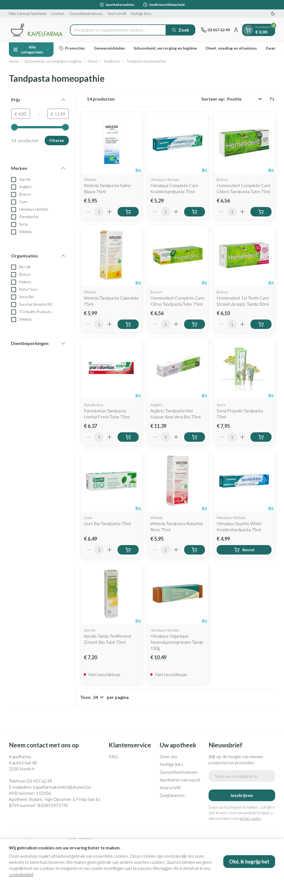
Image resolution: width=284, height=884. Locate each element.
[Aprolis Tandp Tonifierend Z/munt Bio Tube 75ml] (111, 593)
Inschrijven (242, 795)
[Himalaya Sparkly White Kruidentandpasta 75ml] (244, 481)
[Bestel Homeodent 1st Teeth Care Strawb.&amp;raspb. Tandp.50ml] (261, 324)
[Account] (236, 30)
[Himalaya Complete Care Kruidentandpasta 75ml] (178, 142)
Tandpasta (111, 61)
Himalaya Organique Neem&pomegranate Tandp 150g (176, 642)
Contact (58, 13)
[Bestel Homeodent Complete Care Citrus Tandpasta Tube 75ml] (194, 324)
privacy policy (250, 818)
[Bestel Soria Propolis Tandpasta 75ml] (261, 437)
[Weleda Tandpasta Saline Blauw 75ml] (111, 142)
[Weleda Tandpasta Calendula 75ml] (111, 255)
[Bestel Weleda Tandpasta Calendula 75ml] (128, 324)
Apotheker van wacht (180, 779)
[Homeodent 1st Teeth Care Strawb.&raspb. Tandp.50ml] (244, 255)
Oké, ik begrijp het (249, 862)
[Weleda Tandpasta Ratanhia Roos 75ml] (178, 481)
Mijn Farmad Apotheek (28, 13)
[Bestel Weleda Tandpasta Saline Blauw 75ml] (128, 211)
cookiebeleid (21, 874)
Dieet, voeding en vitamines (231, 48)
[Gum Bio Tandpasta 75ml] (111, 481)
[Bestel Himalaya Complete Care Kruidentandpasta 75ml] (194, 211)
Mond (92, 61)
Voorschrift (116, 13)
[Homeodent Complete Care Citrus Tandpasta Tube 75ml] (178, 255)
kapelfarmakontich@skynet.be (62, 787)
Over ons (168, 756)
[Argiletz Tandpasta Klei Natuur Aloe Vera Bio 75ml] (178, 368)
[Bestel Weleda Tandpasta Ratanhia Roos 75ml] (194, 550)
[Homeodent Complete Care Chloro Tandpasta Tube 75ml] (244, 142)
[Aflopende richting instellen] (271, 99)
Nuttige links (141, 13)
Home (14, 61)
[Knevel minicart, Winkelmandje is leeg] (248, 30)
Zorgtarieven (172, 795)
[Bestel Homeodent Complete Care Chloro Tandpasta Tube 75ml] (261, 211)
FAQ (113, 756)
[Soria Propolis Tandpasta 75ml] (244, 368)
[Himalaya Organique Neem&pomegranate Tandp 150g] (178, 593)
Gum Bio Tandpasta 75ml (107, 523)
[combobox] (118, 29)
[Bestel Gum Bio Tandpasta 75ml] (128, 550)
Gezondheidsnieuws (86, 13)
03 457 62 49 (39, 780)
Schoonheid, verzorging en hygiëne (165, 48)
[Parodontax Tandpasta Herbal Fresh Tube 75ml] (111, 368)
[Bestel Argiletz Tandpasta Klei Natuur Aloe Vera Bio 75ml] (194, 437)
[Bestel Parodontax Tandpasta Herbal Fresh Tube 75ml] (128, 437)
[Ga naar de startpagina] (36, 30)
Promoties (75, 48)
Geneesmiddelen (109, 48)
